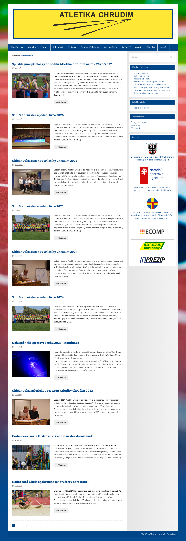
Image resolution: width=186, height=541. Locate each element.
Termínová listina (140, 73)
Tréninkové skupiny (90, 47)
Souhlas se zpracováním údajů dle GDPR (151, 87)
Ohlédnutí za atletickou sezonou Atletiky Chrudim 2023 (52, 390)
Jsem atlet (135, 125)
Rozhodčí (126, 47)
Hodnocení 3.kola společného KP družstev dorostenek (50, 482)
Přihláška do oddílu (141, 79)
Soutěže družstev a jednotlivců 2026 (38, 115)
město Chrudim (152, 143)
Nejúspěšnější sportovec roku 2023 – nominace (45, 343)
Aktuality (32, 47)
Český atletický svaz (139, 122)
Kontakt (163, 47)
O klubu (44, 47)
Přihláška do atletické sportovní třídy (149, 81)
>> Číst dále (61, 102)
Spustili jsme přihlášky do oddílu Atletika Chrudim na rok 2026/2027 (62, 64)
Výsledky (151, 47)
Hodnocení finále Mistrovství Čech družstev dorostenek (52, 436)
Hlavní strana (17, 47)
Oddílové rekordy (141, 108)
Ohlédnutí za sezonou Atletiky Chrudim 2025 (44, 161)
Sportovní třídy (110, 47)
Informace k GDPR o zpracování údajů (150, 84)
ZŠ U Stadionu (137, 128)
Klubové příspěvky (141, 76)
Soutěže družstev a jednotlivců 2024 (38, 297)
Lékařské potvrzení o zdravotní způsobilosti (152, 90)
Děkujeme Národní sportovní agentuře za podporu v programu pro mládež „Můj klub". (152, 188)
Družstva (72, 47)
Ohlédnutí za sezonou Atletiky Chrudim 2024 (44, 252)
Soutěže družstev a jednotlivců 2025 (38, 206)
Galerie (138, 47)
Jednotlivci (58, 47)
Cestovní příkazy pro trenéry (145, 93)
